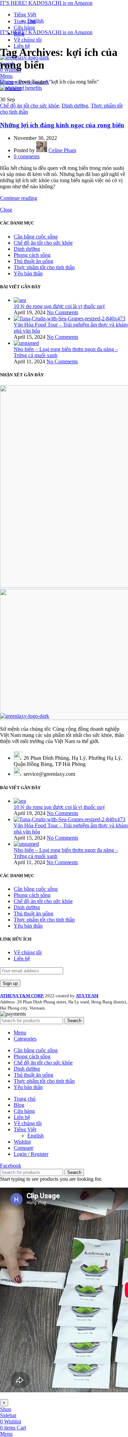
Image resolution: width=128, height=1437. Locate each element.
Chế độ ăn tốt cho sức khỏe (29, 105)
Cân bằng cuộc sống (36, 237)
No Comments (62, 312)
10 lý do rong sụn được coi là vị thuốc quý (59, 306)
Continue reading (18, 198)
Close (6, 210)
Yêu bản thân (28, 273)
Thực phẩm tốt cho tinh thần (44, 267)
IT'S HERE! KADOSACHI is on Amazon (46, 3)
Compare (23, 1148)
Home (6, 82)
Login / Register (31, 1154)
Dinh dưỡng (75, 105)
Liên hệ (22, 958)
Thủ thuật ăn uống (33, 261)
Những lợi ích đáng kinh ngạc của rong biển (62, 125)
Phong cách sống (32, 255)
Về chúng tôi (28, 952)
